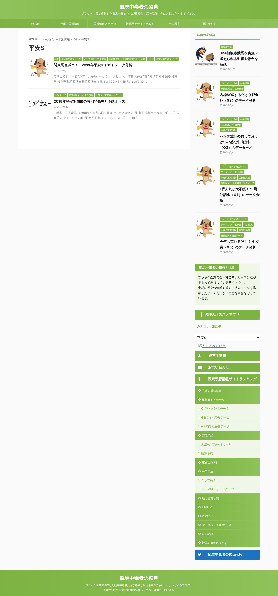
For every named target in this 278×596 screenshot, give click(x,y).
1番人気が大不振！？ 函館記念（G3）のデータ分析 (240, 194)
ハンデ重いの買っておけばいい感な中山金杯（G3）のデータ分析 (239, 142)
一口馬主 (174, 23)
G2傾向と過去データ (215, 417)
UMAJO (207, 507)
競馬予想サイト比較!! (139, 23)
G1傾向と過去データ (215, 408)
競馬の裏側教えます (214, 543)
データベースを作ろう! (216, 525)
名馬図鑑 (207, 534)
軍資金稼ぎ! (209, 462)
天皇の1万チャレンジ (215, 444)
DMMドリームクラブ (219, 489)
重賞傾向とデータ (105, 23)
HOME (35, 23)
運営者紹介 (209, 23)
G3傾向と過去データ (215, 426)
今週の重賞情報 (70, 23)
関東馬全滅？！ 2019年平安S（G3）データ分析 (93, 65)
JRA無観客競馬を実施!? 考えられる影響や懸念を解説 (239, 58)
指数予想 (207, 453)
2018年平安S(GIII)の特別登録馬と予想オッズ (89, 101)
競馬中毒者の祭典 (139, 7)
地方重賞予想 (210, 498)
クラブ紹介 (208, 480)
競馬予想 (207, 435)
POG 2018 (208, 516)
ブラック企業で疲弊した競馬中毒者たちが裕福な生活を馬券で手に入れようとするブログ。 (139, 585)
